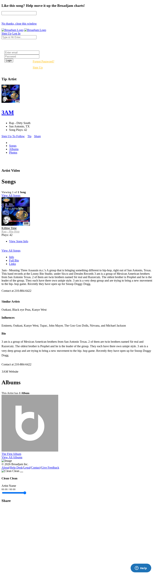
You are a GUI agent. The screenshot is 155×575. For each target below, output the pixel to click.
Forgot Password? (43, 61)
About (5, 467)
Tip (29, 136)
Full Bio (14, 260)
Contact (35, 467)
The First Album (11, 454)
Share (37, 136)
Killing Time (9, 228)
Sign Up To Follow (13, 136)
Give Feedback (50, 467)
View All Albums (12, 457)
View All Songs (11, 195)
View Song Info (18, 241)
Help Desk (16, 467)
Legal (26, 467)
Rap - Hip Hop (10, 231)
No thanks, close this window (19, 23)
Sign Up (38, 67)
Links (12, 263)
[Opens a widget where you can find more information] (140, 568)
